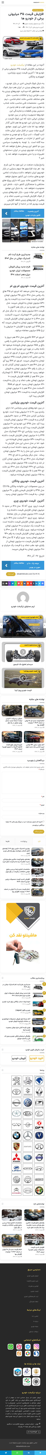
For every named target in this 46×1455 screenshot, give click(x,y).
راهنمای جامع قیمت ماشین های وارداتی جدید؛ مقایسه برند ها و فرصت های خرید (35, 1225)
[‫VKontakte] (24, 583)
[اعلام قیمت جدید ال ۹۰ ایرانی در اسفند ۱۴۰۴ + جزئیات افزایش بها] (34, 712)
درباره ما (35, 1321)
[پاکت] (18, 583)
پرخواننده (24, 841)
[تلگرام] (12, 583)
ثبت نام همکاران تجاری (31, 1297)
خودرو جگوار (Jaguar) (23, 1010)
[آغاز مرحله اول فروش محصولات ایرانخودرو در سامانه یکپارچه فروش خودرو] (38, 1021)
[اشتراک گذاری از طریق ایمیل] (6, 583)
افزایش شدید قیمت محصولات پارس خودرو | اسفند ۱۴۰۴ (36, 1249)
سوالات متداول (33, 1332)
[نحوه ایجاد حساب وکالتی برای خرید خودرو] (38, 1004)
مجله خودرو (34, 1327)
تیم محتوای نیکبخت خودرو (33, 24)
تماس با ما (35, 1316)
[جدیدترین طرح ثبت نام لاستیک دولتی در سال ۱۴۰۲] (38, 256)
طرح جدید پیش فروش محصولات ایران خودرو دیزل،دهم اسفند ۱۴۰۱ (19, 270)
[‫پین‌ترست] (30, 583)
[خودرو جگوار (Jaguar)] (38, 1012)
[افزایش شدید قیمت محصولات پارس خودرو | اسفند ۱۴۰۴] (37, 882)
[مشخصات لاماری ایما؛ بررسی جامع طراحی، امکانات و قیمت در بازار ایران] (37, 872)
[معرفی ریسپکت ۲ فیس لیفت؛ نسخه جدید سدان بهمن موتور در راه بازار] (12, 710)
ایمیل (42, 805)
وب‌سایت (41, 813)
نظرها (8, 841)
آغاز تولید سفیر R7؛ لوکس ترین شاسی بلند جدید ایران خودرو (35, 747)
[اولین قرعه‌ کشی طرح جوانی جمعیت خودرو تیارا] (38, 1030)
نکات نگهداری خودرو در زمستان (28, 631)
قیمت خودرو (34, 1291)
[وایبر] (9, 583)
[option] (23, 625)
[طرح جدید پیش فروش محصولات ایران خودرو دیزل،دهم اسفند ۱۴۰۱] (38, 268)
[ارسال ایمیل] (23, 24)
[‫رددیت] (27, 583)
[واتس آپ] (15, 583)
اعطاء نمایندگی (33, 1302)
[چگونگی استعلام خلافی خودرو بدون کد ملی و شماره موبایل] (38, 1038)
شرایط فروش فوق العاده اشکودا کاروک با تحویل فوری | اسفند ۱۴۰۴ (12, 747)
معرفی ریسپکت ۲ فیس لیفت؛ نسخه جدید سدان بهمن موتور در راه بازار (13, 721)
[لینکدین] (36, 583)
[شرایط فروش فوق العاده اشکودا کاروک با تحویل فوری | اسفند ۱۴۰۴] (12, 737)
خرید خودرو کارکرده (32, 1281)
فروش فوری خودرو (32, 1276)
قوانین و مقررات (33, 1286)
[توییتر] (39, 583)
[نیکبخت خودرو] (38, 2)
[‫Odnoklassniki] (21, 583)
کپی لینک (11, 574)
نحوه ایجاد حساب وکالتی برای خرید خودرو (16, 1002)
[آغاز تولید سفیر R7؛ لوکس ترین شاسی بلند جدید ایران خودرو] (34, 737)
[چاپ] (3, 583)
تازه (39, 841)
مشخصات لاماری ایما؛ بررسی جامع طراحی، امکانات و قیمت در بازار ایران (12, 1225)
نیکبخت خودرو (18, 65)
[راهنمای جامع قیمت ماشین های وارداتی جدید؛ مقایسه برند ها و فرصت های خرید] (37, 862)
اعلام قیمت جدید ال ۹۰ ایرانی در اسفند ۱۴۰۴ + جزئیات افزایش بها (34, 723)
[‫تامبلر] (33, 583)
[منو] (3, 3)
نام (42, 797)
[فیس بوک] (42, 583)
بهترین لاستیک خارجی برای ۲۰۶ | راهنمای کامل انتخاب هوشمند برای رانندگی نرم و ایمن (16, 851)
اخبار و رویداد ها (38, 10)
